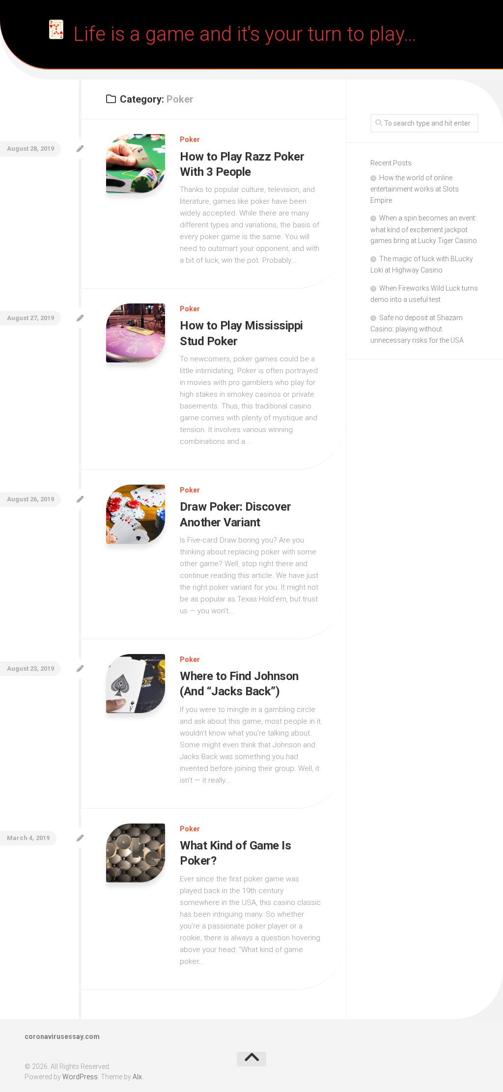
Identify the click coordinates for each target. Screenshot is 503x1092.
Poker (190, 139)
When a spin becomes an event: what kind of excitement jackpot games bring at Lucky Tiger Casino (423, 229)
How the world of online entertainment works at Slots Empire (414, 189)
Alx (137, 1077)
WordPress (80, 1077)
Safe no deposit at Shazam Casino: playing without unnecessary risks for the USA (417, 329)
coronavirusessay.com (62, 1036)
